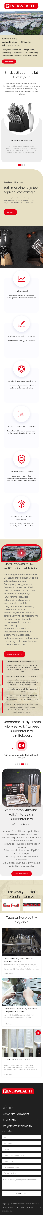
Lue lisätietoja (22, 873)
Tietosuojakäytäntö (28, 1207)
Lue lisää (10, 212)
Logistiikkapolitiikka (10, 1207)
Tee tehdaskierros (14, 654)
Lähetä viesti (21, 1193)
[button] (40, 39)
